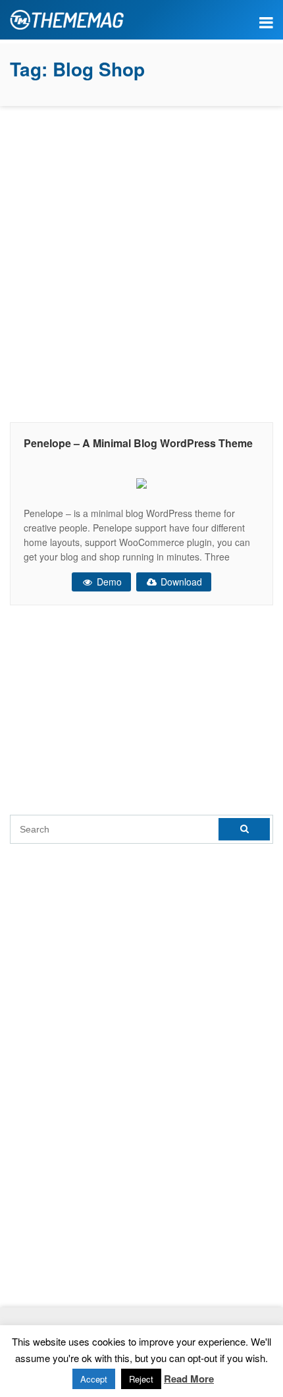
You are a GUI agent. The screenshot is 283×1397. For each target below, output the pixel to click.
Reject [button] (141, 1379)
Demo (108, 581)
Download (180, 581)
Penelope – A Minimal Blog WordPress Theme (138, 443)
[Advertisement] (141, 260)
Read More (189, 1378)
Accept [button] (93, 1379)
